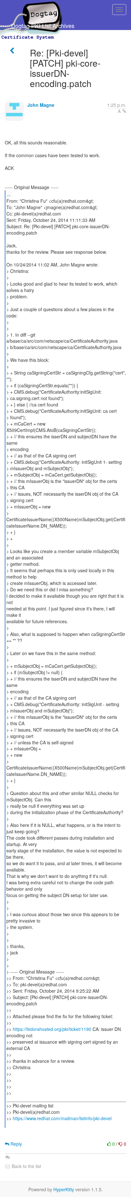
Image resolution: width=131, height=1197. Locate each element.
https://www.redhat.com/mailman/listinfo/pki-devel (62, 1118)
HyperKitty (63, 1189)
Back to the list (25, 1166)
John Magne (40, 105)
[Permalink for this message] (124, 111)
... (8, 194)
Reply (15, 1144)
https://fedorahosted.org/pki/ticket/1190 (52, 1029)
